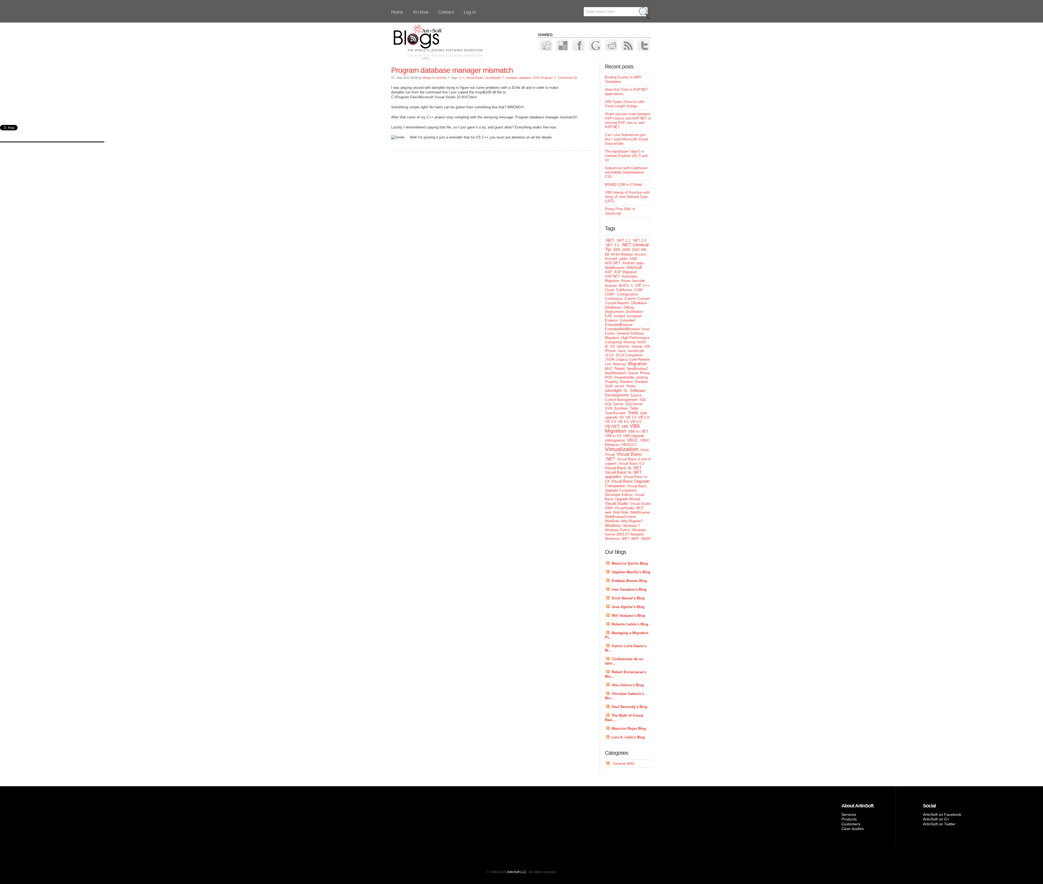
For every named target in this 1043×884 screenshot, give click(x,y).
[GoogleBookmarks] (594, 44)
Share (630, 386)
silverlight (613, 390)
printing (642, 377)
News (620, 368)
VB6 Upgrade (633, 436)
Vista (644, 450)
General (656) (623, 764)
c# (638, 285)
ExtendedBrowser (619, 325)
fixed (645, 329)
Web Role (620, 512)
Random (626, 382)
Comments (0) (567, 77)
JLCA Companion (629, 355)
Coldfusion (624, 290)
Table (634, 408)
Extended (627, 320)
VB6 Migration (622, 428)
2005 (616, 250)
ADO (633, 259)
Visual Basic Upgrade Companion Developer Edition (626, 490)
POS (608, 377)
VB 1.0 (631, 417)
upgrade (611, 417)
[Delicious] (561, 44)
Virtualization (622, 449)
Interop (637, 346)
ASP (608, 272)
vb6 (624, 426)
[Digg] (545, 44)
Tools (633, 412)
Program (546, 77)
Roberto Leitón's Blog (630, 624)
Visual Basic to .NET (623, 467)
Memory (619, 364)
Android (628, 263)
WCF (640, 508)
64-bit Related (622, 254)
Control (630, 299)
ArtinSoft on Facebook (942, 814)
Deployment (614, 312)
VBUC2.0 (628, 445)
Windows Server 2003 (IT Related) (625, 532)
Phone (645, 373)
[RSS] (627, 44)
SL (625, 391)
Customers (850, 824)
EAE (608, 316)
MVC (609, 369)
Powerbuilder (624, 377)
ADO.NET (613, 263)
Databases (613, 307)
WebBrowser (640, 512)
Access (640, 254)
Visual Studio (474, 77)
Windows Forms (617, 530)
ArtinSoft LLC (517, 872)
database (525, 77)
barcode (638, 281)
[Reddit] (610, 44)
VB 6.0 (635, 422)
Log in (470, 12)
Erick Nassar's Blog (628, 598)
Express (611, 320)
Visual (610, 454)
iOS (647, 346)
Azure (625, 281)
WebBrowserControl (620, 517)
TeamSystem (615, 413)
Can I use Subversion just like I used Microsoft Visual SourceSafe (626, 139)
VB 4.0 (623, 422)
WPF (635, 539)
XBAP (646, 539)
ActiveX (611, 259)
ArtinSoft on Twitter (939, 824)
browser (611, 286)
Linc (608, 364)
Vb (621, 417)
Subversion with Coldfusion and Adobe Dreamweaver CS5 (626, 172)
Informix (623, 346)
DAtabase (639, 303)
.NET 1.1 (623, 240)
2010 (536, 77)
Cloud (609, 290)
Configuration (627, 294)
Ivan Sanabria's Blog (629, 589)
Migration (637, 363)
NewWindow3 (615, 373)
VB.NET (612, 426)
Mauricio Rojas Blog (629, 728)
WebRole (612, 521)
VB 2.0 (643, 417)
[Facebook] (578, 44)
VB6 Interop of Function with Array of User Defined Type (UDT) (627, 196)
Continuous (614, 299)
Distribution (634, 312)
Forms (610, 333)
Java (621, 351)
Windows (613, 525)
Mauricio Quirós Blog (630, 563)
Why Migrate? (632, 521)
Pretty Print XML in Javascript (620, 211)
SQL (642, 400)
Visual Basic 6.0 (631, 463)
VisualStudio (493, 77)
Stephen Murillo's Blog (631, 572)
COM (638, 290)
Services (848, 814)
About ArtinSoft (857, 806)
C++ (461, 77)
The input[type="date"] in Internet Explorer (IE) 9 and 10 (626, 155)
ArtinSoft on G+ (936, 819)
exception (634, 316)
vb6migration (615, 440)
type (643, 413)
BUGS (624, 286)
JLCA (609, 355)
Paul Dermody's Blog (629, 707)
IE (606, 346)
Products (849, 819)
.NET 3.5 (612, 245)
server (619, 386)
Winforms (612, 539)
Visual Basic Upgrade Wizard (624, 497)
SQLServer (634, 404)
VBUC (632, 440)
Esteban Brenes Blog (629, 581)
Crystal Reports (617, 303)
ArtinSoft (634, 267)
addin (623, 259)
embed (619, 316)
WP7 (625, 539)
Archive (420, 12)
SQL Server (614, 404)
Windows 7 (631, 526)
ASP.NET (612, 276)
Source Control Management (623, 397)
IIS (612, 346)
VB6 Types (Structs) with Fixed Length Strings (624, 104)
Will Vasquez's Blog (628, 616)
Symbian (621, 408)
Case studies (852, 828)
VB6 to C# (613, 436)
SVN (608, 408)
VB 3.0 (610, 422)
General (440, 77)
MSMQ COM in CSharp (623, 185)
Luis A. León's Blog (628, 737)
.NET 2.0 (639, 240)
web (608, 512)
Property (611, 382)
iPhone (610, 351)
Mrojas (427, 77)
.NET (609, 240)
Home (397, 12)
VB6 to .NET (638, 431)
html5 (641, 342)
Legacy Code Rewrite (633, 359)
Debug (629, 307)
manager (511, 77)
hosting (629, 342)
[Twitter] (643, 44)
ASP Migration (625, 272)
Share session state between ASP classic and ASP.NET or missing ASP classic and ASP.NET (628, 120)
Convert (643, 299)
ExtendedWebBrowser (622, 329)
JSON (609, 359)
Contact (446, 12)
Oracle (633, 373)
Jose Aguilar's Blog (628, 607)
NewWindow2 (637, 369)
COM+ (610, 294)
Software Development (625, 392)
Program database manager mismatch (452, 70)
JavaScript (635, 351)
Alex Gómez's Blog (628, 685)
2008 (626, 250)
